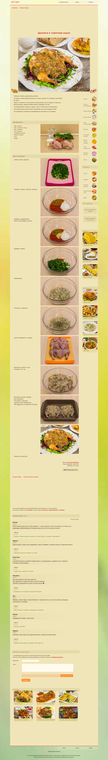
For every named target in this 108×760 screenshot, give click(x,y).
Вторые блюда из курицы (31, 477)
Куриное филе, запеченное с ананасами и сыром (67, 704)
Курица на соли (19, 703)
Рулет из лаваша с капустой (87, 278)
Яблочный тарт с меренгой (87, 262)
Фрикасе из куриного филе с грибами (90, 335)
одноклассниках (53, 510)
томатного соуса (22, 127)
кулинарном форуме (57, 657)
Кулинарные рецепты (64, 2)
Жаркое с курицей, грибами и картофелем (89, 319)
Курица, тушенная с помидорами (45, 703)
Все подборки (87, 203)
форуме (30, 510)
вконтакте (45, 510)
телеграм (62, 510)
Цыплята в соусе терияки (21, 719)
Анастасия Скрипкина (73, 462)
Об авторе (91, 2)
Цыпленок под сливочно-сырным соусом (46, 720)
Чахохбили (86, 350)
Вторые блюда (24, 8)
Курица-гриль (86, 302)
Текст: (14, 664)
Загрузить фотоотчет (66, 675)
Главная (64, 748)
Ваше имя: (16, 660)
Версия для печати (72, 469)
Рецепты (14, 8)
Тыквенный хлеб (87, 245)
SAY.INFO (15, 2)
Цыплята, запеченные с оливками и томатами (68, 720)
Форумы (77, 2)
